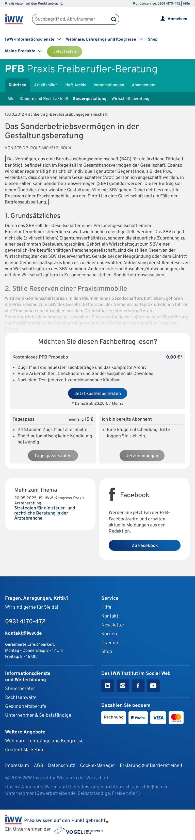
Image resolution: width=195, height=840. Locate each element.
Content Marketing (25, 750)
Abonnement (144, 85)
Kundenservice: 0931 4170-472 (156, 4)
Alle (10, 98)
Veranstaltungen (109, 85)
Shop (152, 39)
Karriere (110, 634)
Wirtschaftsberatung (130, 98)
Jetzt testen (64, 51)
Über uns (111, 643)
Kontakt (109, 616)
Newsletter (112, 625)
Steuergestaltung (89, 98)
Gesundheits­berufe (25, 707)
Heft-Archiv (75, 85)
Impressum (17, 766)
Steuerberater (20, 689)
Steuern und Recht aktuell (44, 98)
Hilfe (186, 4)
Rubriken (17, 85)
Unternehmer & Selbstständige (38, 715)
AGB (38, 766)
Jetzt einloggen (142, 456)
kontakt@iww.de (23, 633)
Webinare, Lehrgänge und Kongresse (44, 741)
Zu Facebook (145, 546)
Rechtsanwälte (21, 698)
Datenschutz (61, 766)
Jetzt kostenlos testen (97, 394)
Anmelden (177, 19)
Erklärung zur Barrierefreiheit (151, 766)
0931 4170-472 (25, 622)
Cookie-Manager (97, 766)
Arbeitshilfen (46, 85)
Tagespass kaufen (53, 456)
